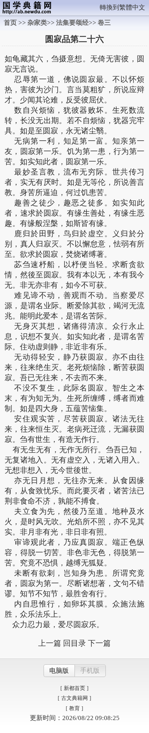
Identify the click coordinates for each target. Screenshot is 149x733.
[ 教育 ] (74, 708)
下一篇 (99, 643)
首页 (10, 22)
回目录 (74, 643)
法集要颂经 (72, 22)
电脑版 (59, 670)
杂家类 (37, 22)
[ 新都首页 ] (74, 688)
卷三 (104, 22)
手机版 (90, 670)
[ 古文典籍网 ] (74, 698)
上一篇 (49, 643)
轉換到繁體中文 (122, 7)
